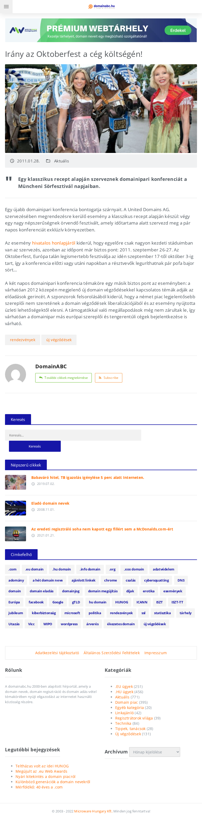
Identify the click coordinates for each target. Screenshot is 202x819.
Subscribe (111, 377)
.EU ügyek (124, 686)
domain (14, 591)
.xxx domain (134, 569)
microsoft (72, 612)
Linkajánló (124, 712)
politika (95, 612)
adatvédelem (163, 569)
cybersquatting (156, 580)
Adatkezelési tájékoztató (57, 652)
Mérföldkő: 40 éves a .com (39, 787)
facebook (36, 602)
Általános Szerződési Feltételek (112, 652)
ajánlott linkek (83, 580)
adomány (16, 580)
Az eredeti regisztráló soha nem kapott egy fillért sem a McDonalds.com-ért (102, 529)
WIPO (47, 624)
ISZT (159, 602)
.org (112, 569)
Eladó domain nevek (50, 503)
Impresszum (155, 652)
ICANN (142, 602)
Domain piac (126, 702)
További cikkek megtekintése (66, 377)
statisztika (162, 612)
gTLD (76, 602)
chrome (110, 580)
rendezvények (22, 339)
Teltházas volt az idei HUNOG (42, 765)
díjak (130, 591)
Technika (123, 723)
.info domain (90, 569)
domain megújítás (103, 591)
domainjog (70, 591)
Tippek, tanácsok (130, 728)
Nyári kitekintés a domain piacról (45, 776)
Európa (14, 602)
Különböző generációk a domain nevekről (53, 781)
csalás (130, 580)
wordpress (69, 624)
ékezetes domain (121, 624)
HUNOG (121, 602)
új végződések (59, 339)
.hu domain (61, 569)
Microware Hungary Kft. (93, 811)
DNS (181, 580)
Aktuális (61, 161)
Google (57, 602)
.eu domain (34, 569)
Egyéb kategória (129, 707)
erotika (149, 591)
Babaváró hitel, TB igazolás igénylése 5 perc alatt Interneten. (87, 477)
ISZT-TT (177, 602)
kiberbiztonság (43, 612)
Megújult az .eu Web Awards (41, 771)
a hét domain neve (48, 580)
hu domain (98, 602)
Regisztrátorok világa (134, 718)
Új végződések (128, 733)
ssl (143, 612)
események (172, 591)
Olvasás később (15, 481)
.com (12, 569)
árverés (92, 624)
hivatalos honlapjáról (53, 243)
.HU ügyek (124, 691)
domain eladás (41, 591)
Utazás (13, 624)
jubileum (15, 612)
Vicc (31, 624)
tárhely (185, 612)
